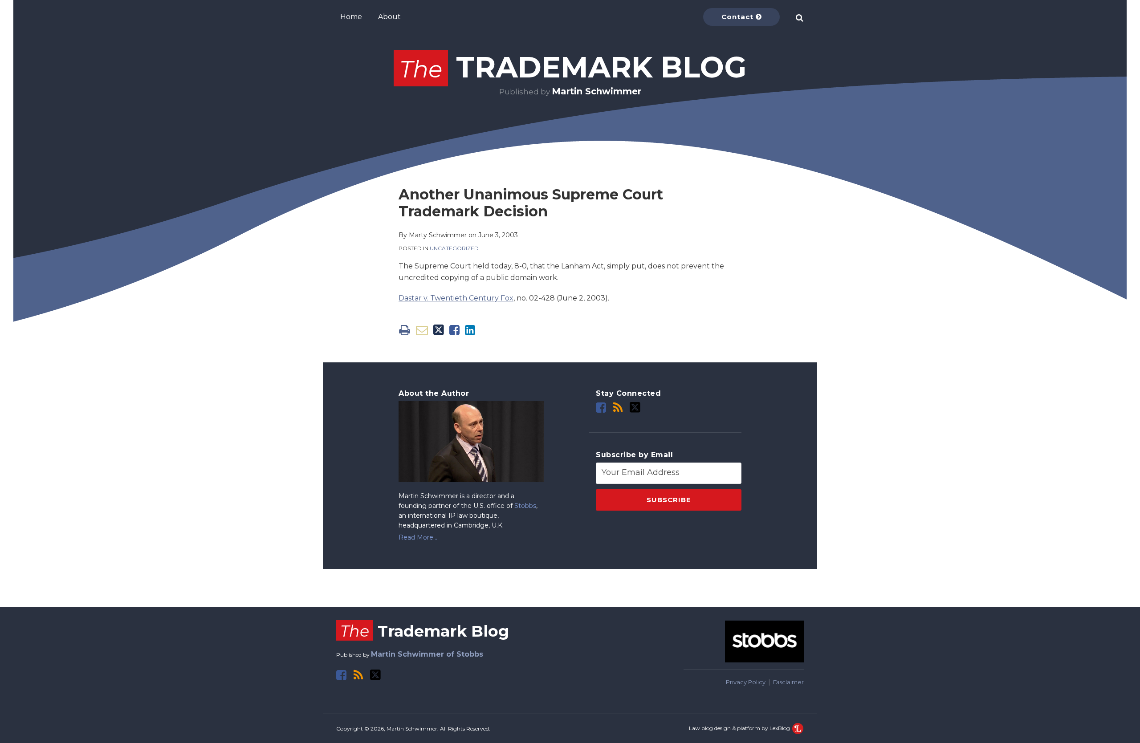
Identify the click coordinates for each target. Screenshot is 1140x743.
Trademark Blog (572, 67)
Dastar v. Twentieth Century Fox (456, 298)
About (389, 16)
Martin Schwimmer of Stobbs (427, 654)
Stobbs (525, 506)
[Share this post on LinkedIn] (470, 330)
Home (351, 16)
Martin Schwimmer (596, 91)
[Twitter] (635, 407)
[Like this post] (454, 330)
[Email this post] (422, 330)
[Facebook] (601, 408)
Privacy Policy (745, 682)
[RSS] (618, 408)
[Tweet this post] (438, 330)
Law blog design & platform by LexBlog (740, 728)
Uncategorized (454, 248)
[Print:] (404, 330)
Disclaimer (788, 682)
